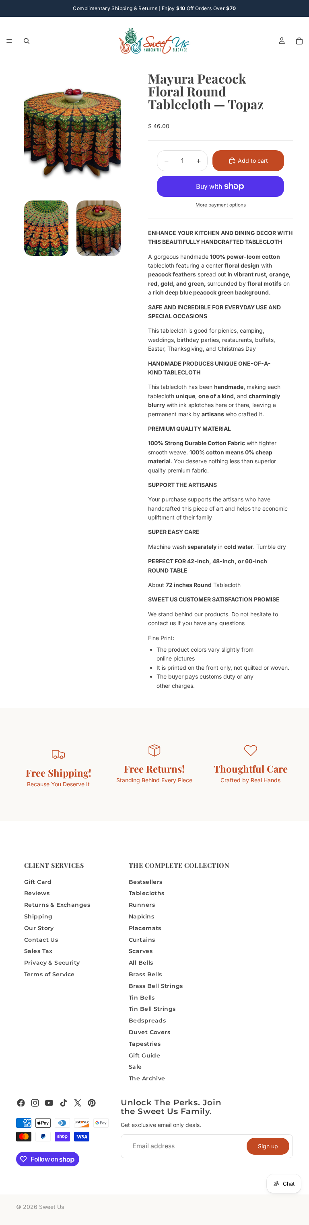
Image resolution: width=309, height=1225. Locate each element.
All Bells (141, 962)
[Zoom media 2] (46, 228)
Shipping (38, 916)
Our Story (39, 928)
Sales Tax (38, 951)
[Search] (26, 41)
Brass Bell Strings (156, 986)
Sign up (268, 1146)
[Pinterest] (92, 1103)
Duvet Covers (149, 1032)
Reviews (36, 893)
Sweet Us (51, 1206)
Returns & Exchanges (57, 904)
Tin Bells (142, 997)
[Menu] (9, 41)
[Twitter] (77, 1103)
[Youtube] (49, 1103)
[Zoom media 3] (98, 228)
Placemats (145, 928)
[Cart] (299, 41)
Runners (142, 904)
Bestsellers (146, 882)
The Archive (147, 1078)
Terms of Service (49, 974)
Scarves (140, 951)
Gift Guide (144, 1055)
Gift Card (38, 882)
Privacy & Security (52, 962)
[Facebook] (21, 1103)
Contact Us (41, 939)
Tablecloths (147, 893)
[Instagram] (35, 1103)
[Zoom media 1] (72, 132)
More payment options (221, 205)
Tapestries (145, 1043)
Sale (135, 1066)
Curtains (142, 939)
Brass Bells (145, 974)
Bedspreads (147, 1020)
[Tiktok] (63, 1103)
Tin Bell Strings (152, 1008)
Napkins (141, 916)
